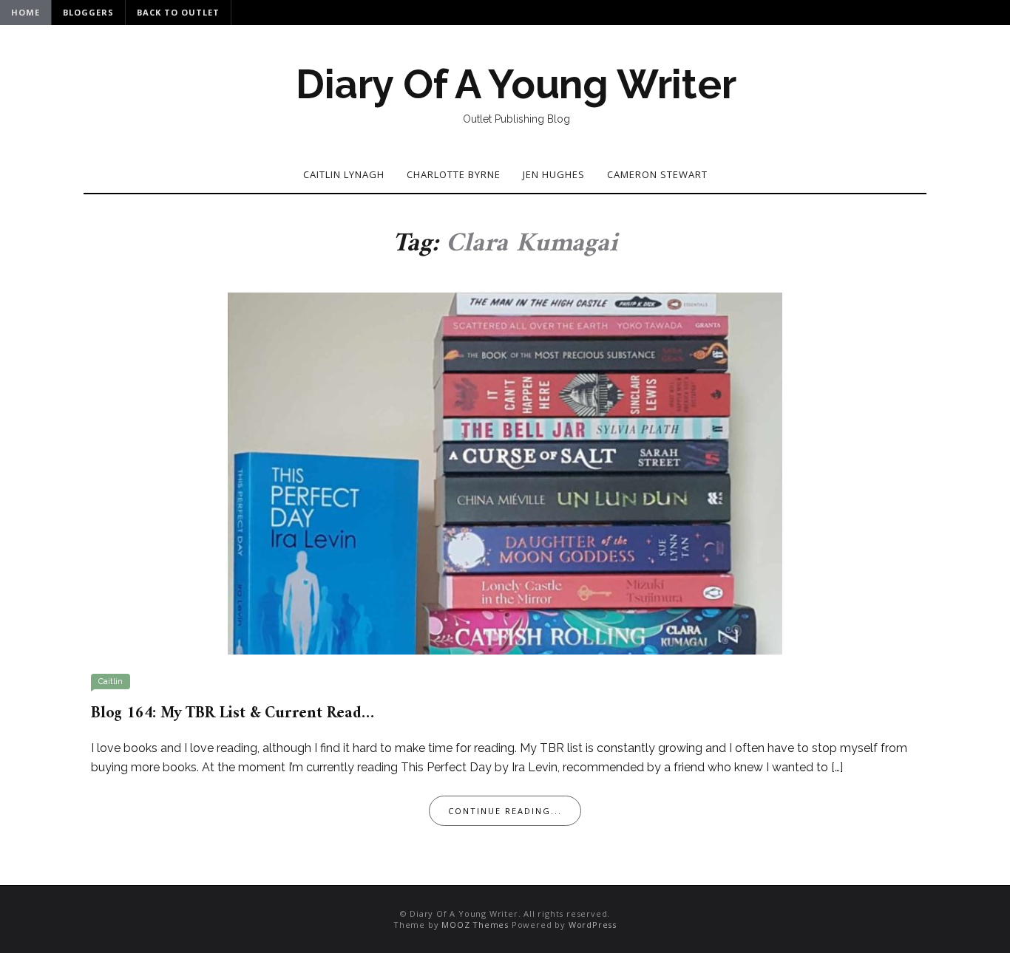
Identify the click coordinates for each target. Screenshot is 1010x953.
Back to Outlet (178, 12)
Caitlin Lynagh (343, 174)
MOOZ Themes (475, 924)
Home (25, 12)
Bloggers (88, 12)
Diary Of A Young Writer (516, 84)
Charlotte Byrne (454, 174)
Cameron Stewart (657, 174)
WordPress (593, 924)
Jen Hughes (554, 174)
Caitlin (110, 681)
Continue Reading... (505, 810)
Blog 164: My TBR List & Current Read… (232, 713)
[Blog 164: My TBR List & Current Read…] (505, 472)
